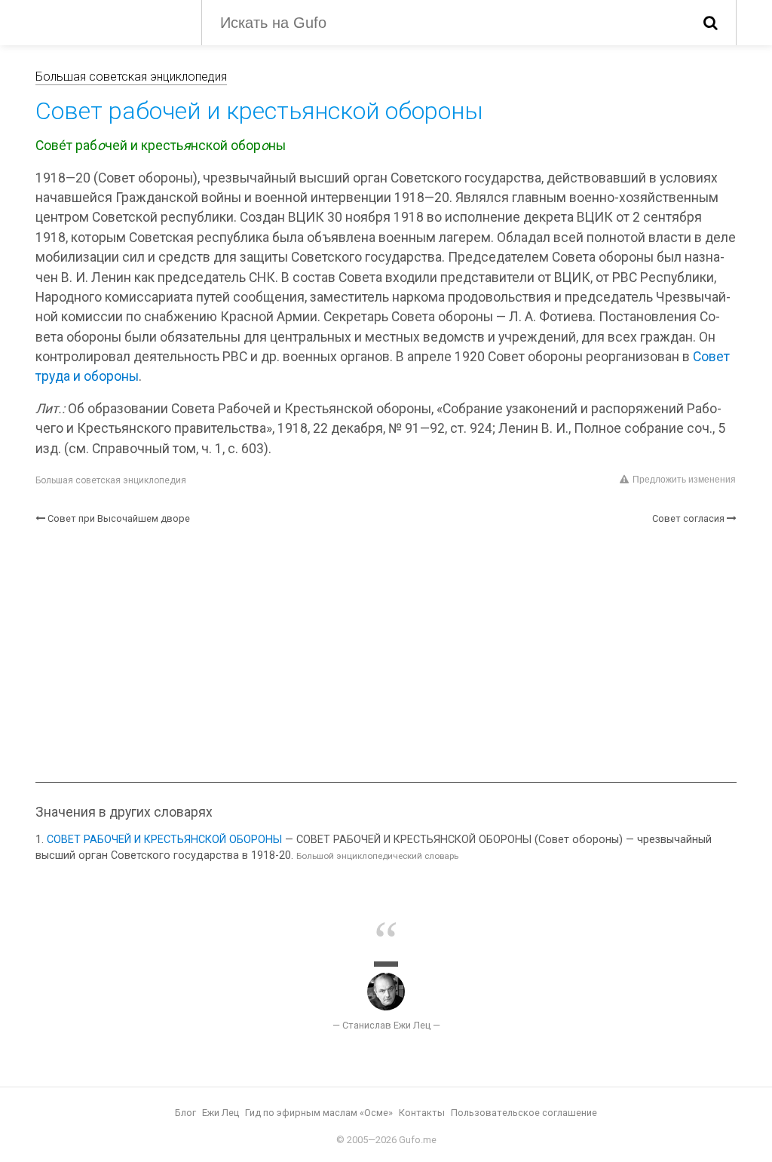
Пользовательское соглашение (524, 1112)
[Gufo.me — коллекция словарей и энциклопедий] (107, 21)
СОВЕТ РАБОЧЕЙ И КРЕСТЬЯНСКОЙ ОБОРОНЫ (164, 839)
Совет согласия (688, 518)
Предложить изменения (684, 479)
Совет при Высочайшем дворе (118, 518)
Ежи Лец (220, 1112)
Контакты (422, 1112)
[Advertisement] (386, 653)
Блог (185, 1112)
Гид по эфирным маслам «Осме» (319, 1112)
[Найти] (710, 22)
